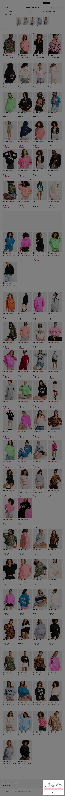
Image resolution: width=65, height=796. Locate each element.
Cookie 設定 (53, 792)
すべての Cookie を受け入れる (54, 789)
